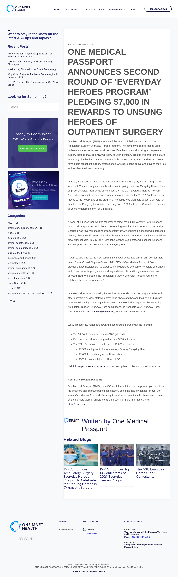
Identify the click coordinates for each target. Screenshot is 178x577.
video (13, 233)
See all (12, 300)
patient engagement (21, 268)
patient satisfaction (21, 243)
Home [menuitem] (57, 9)
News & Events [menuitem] (117, 9)
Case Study (17, 283)
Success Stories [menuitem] (94, 9)
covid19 (15, 288)
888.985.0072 (93, 533)
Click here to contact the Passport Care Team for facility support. (147, 533)
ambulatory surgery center (25, 228)
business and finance (22, 258)
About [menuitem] (134, 9)
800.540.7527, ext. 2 (141, 537)
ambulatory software (21, 273)
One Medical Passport (86, 44)
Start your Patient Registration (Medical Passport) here (143, 545)
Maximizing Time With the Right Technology (32, 69)
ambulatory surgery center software (30, 293)
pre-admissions (19, 278)
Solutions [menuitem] (71, 9)
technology (16, 263)
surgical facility (19, 253)
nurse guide (17, 238)
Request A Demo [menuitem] (158, 9)
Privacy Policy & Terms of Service (89, 571)
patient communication (23, 248)
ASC (13, 223)
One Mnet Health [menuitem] (66, 529)
